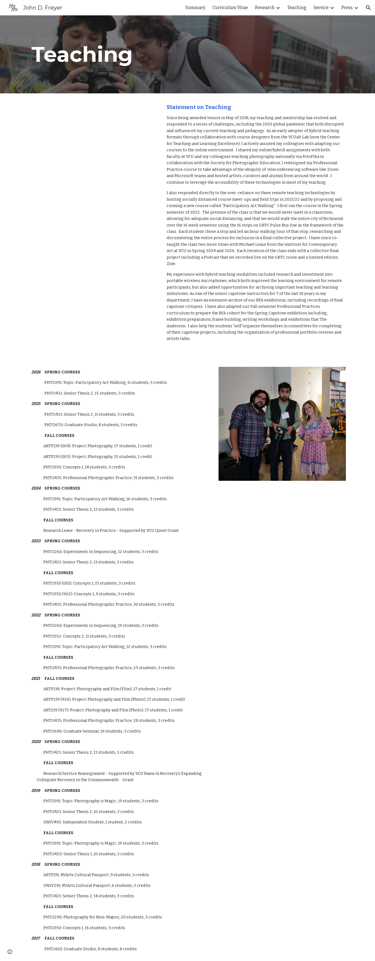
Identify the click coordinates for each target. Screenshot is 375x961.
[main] (120, 54)
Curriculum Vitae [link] (230, 7)
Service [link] (321, 7)
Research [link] (265, 7)
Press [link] (347, 7)
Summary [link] (195, 7)
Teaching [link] (296, 7)
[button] (368, 7)
